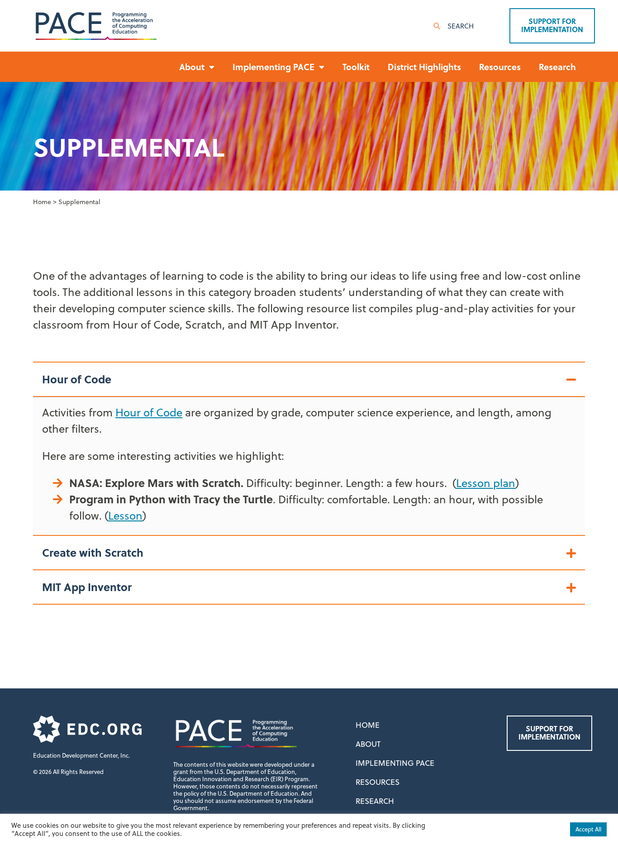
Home (42, 201)
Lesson (125, 515)
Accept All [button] (588, 829)
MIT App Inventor (87, 587)
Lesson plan (485, 483)
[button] (309, 380)
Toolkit (356, 67)
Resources (500, 67)
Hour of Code (76, 379)
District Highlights (424, 67)
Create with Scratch (92, 552)
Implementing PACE (395, 763)
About (368, 744)
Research (557, 67)
